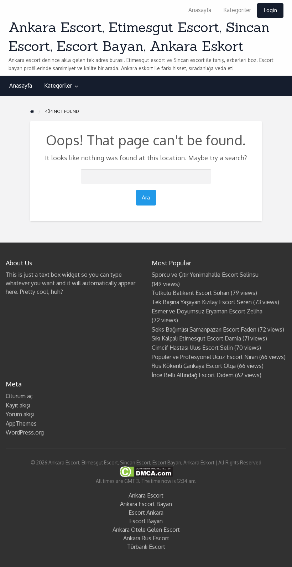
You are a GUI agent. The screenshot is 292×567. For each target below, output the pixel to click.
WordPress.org (25, 432)
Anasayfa (199, 10)
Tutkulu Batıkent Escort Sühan (190, 292)
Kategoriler (237, 10)
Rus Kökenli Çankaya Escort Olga (194, 365)
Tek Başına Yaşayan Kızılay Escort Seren (202, 302)
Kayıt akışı (18, 405)
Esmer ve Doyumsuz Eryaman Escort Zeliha (207, 311)
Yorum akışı (20, 414)
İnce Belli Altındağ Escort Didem (193, 375)
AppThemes (21, 423)
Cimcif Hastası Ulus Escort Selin (192, 347)
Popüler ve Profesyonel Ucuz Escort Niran (205, 356)
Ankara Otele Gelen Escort (146, 529)
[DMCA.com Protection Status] (146, 471)
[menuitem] (199, 10)
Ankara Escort (146, 495)
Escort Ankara (146, 512)
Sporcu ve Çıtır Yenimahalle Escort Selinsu (205, 274)
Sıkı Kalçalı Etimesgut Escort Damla (196, 338)
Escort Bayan (146, 521)
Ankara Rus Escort (146, 538)
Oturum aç (19, 396)
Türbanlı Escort (146, 546)
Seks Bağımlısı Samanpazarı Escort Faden (204, 329)
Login (270, 10)
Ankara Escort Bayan (146, 504)
